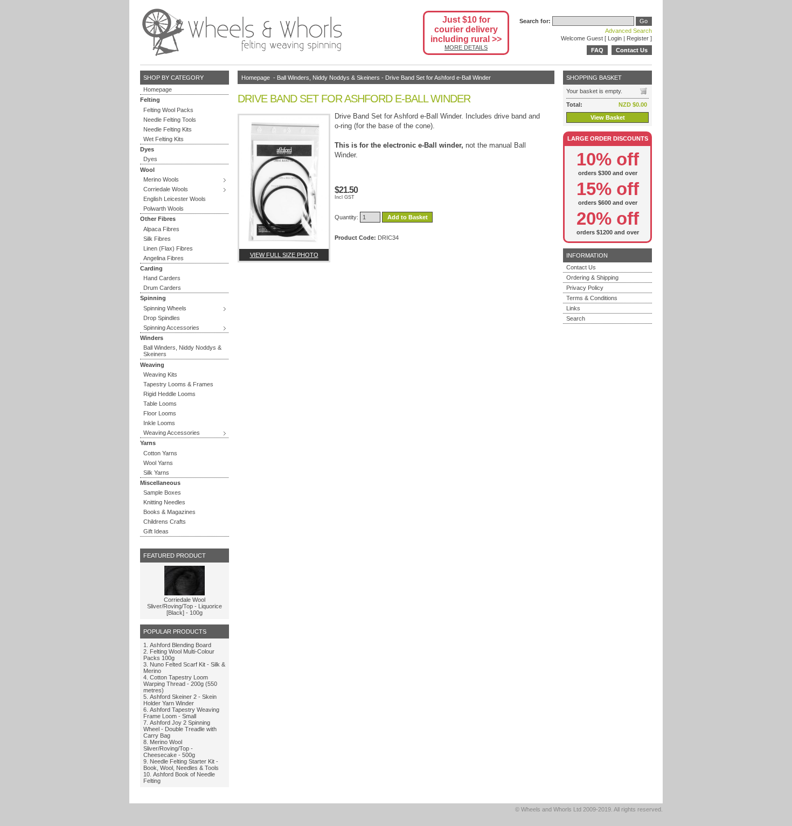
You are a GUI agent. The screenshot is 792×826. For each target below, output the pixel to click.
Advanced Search (628, 30)
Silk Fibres (157, 238)
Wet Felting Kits (163, 139)
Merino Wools (161, 179)
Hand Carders (161, 278)
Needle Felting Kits (167, 129)
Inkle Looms (159, 423)
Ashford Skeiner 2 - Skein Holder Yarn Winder (180, 699)
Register (638, 38)
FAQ (597, 50)
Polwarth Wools (163, 208)
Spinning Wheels (164, 308)
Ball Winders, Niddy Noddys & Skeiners (182, 350)
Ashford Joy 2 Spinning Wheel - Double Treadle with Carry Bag (180, 729)
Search (575, 318)
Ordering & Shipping (592, 277)
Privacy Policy (584, 287)
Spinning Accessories (171, 327)
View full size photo (284, 255)
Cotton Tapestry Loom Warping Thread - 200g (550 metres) (180, 683)
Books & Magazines (169, 512)
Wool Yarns (158, 463)
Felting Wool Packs (168, 110)
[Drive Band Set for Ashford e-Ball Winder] (284, 182)
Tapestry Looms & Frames (178, 384)
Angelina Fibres (163, 258)
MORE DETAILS (466, 47)
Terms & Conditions (591, 298)
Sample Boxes (162, 492)
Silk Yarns (156, 472)
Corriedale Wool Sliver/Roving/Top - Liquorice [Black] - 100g (184, 606)
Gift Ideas (156, 531)
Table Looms (160, 403)
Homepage (157, 89)
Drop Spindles (161, 318)
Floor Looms (159, 413)
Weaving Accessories (171, 432)
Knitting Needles (164, 502)
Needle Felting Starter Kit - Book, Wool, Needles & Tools (181, 764)
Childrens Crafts (164, 521)
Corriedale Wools (165, 189)
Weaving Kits (160, 374)
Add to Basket (407, 217)
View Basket (607, 117)
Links (573, 308)
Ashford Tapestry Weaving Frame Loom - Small (181, 712)
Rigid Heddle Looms (169, 394)
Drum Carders (162, 287)
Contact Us (632, 50)
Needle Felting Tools (169, 119)
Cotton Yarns (160, 453)
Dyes (150, 159)
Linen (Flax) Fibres (168, 248)
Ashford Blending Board (180, 645)
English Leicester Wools (174, 199)
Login (615, 38)
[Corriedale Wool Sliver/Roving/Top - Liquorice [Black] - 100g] (184, 593)
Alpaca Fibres (161, 229)
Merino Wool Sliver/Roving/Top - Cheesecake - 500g (169, 748)
